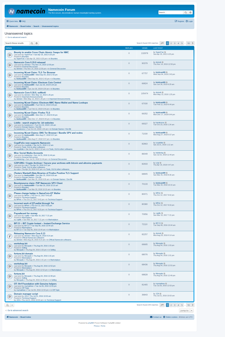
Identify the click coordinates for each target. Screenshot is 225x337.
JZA (26, 296)
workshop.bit (20, 243)
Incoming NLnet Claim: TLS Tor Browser (34, 72)
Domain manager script (26, 294)
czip (26, 165)
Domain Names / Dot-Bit (31, 127)
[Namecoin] (26, 10)
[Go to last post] (165, 52)
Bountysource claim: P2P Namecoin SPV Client (38, 183)
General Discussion (30, 67)
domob (27, 65)
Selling (24, 248)
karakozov (28, 125)
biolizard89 (29, 75)
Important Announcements (32, 97)
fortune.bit (19, 274)
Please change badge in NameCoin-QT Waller (37, 193)
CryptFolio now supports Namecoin (32, 143)
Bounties (25, 57)
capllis (26, 216)
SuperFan (28, 55)
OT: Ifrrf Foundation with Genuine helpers (35, 284)
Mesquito (28, 246)
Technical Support (29, 197)
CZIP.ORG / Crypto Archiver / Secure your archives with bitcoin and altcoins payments (58, 163)
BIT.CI (26, 226)
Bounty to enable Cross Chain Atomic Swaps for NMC (41, 52)
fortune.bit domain (23, 253)
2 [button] (171, 43)
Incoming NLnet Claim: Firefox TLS (32, 113)
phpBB (90, 323)
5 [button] (182, 43)
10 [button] (188, 43)
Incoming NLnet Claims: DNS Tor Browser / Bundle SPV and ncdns (48, 133)
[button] (162, 43)
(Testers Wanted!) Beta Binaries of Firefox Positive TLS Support (46, 173)
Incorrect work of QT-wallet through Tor (34, 203)
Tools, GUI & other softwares (33, 147)
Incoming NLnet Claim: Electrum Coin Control (37, 82)
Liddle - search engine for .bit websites (34, 123)
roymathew (28, 286)
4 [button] (178, 43)
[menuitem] (22, 21)
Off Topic (25, 288)
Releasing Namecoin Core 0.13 (29, 233)
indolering (28, 155)
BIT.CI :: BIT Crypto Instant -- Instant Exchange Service (42, 223)
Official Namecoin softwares (33, 238)
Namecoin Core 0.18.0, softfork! (30, 92)
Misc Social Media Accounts (28, 153)
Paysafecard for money (25, 213)
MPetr (26, 195)
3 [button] (174, 43)
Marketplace (27, 218)
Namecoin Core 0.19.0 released (29, 62)
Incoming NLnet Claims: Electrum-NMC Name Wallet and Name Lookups (51, 102)
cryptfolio (28, 145)
